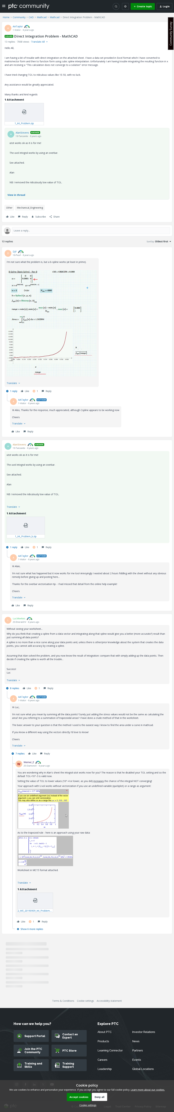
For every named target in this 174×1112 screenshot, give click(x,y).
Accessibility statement (109, 1000)
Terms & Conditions (63, 1000)
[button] (4, 7)
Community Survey (171, 33)
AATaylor (18, 26)
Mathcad (42, 17)
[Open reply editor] (87, 230)
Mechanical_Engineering (30, 207)
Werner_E (29, 762)
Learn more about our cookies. (148, 1089)
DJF (15, 251)
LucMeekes (19, 618)
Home (6, 17)
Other (9, 207)
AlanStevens (22, 132)
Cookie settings (85, 1000)
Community (19, 17)
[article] (87, 322)
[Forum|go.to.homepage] (28, 6)
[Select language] (125, 6)
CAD (31, 17)
